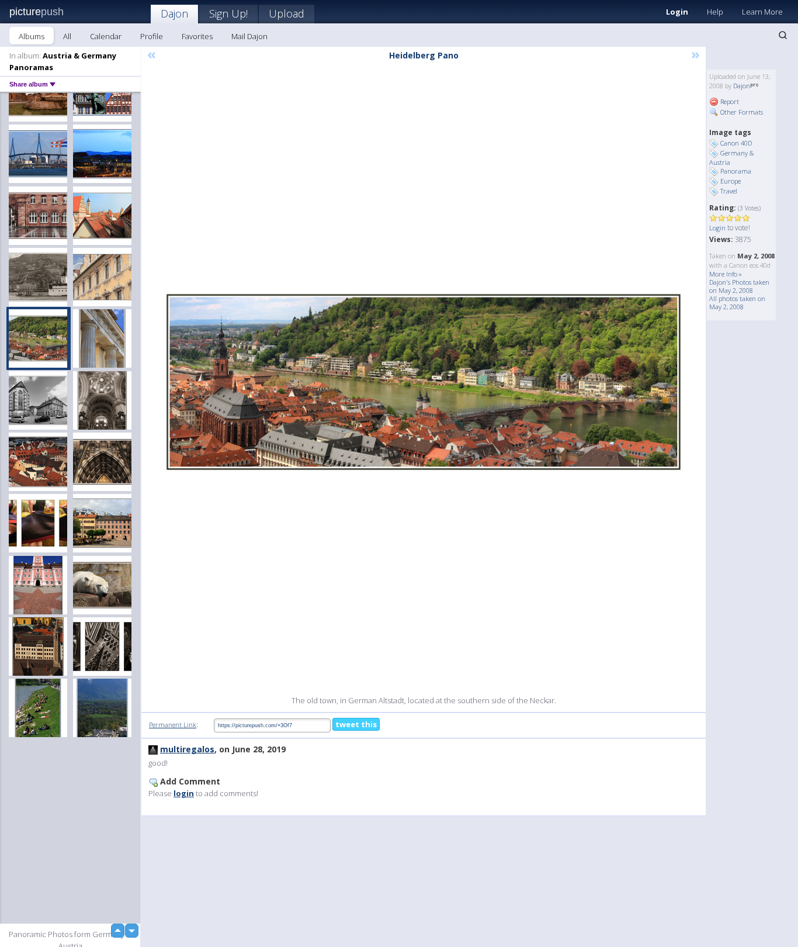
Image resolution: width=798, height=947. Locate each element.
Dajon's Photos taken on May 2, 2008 (739, 286)
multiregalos (187, 749)
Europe (730, 181)
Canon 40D (736, 143)
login (184, 793)
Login (677, 11)
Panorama (735, 171)
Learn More (762, 11)
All (67, 36)
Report (729, 101)
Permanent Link (172, 724)
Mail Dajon (249, 36)
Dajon (174, 13)
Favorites (197, 36)
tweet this (356, 724)
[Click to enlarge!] (423, 382)
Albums (31, 36)
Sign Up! (228, 13)
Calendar (106, 36)
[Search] (782, 35)
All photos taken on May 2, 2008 (737, 302)
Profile (151, 36)
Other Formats (741, 112)
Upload (286, 13)
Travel (728, 190)
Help (715, 11)
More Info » (725, 273)
